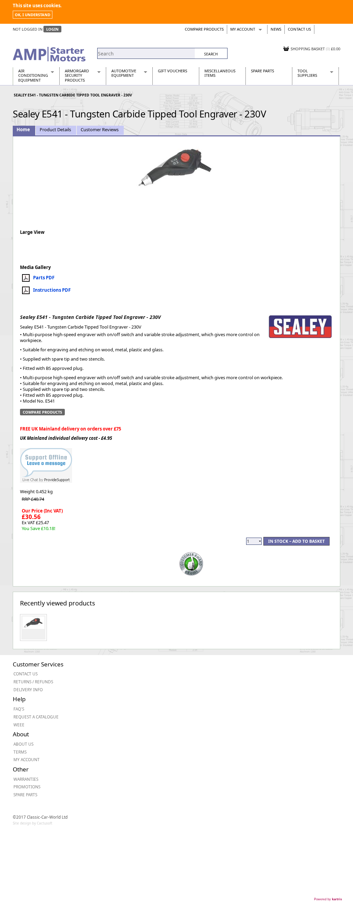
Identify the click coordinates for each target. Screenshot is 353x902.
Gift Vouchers (172, 70)
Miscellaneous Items (219, 73)
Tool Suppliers (307, 73)
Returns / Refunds (33, 681)
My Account (242, 29)
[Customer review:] (191, 563)
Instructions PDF (52, 290)
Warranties (25, 779)
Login (52, 29)
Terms (20, 752)
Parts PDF (43, 277)
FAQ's (18, 709)
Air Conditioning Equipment (33, 75)
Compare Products (204, 29)
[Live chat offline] (46, 462)
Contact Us (299, 29)
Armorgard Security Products (77, 75)
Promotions (26, 786)
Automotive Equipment (123, 73)
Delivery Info (28, 689)
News (276, 29)
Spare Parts (262, 70)
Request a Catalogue (36, 716)
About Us (23, 744)
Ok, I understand (32, 14)
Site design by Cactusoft (32, 823)
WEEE (18, 724)
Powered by (328, 899)
